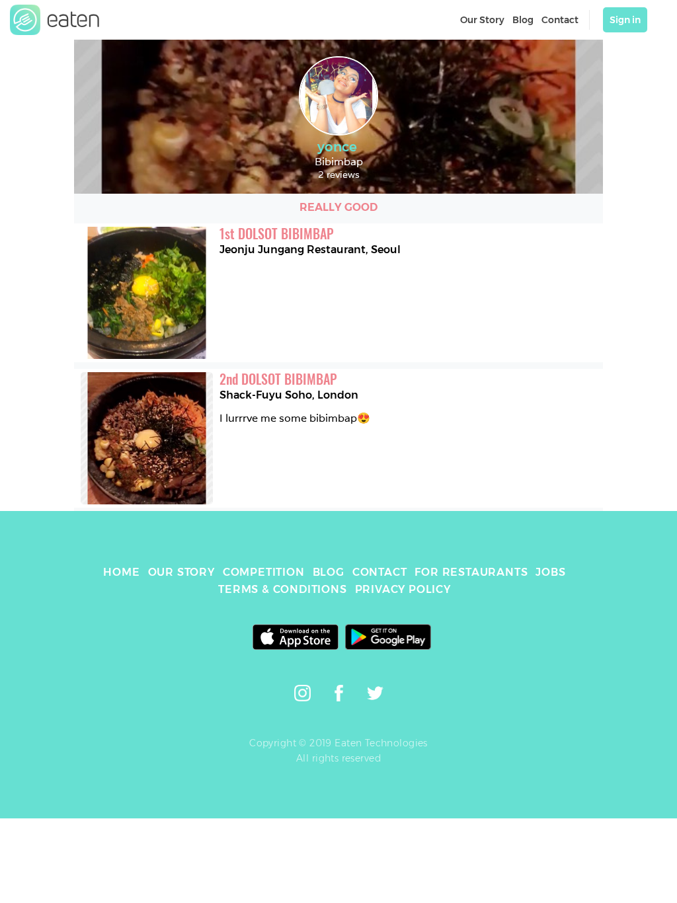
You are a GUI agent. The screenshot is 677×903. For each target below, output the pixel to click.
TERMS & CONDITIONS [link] (282, 589)
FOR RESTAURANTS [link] (471, 572)
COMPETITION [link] (264, 572)
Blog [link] (523, 20)
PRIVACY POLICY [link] (403, 589)
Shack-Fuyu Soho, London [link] (288, 395)
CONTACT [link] (379, 572)
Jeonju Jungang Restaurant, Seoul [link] (310, 249)
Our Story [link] (482, 20)
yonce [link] (337, 147)
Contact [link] (559, 20)
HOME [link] (121, 572)
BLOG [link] (328, 572)
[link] (55, 20)
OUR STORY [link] (181, 572)
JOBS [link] (550, 572)
